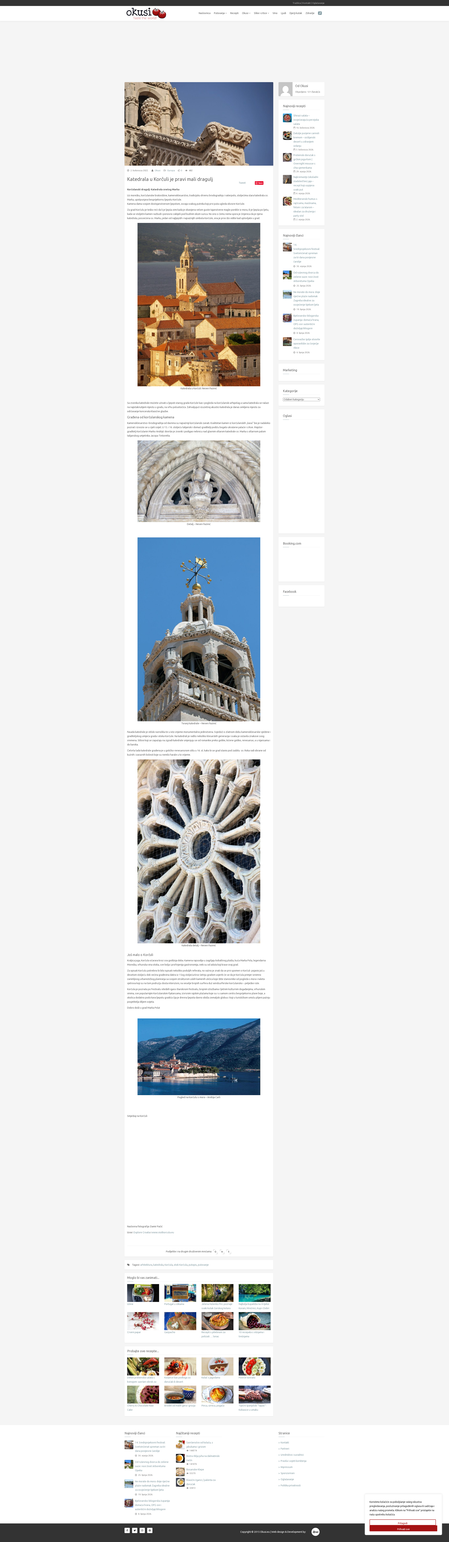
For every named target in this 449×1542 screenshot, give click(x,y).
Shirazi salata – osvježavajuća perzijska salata (306, 119)
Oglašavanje (318, 3)
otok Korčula (180, 1264)
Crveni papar (134, 1332)
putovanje (203, 1264)
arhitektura (146, 1264)
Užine (130, 1304)
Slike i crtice (260, 13)
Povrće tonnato (247, 1377)
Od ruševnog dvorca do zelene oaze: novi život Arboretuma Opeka (306, 276)
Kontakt (307, 3)
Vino (275, 13)
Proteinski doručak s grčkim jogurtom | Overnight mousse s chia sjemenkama (304, 161)
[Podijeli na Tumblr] (229, 1252)
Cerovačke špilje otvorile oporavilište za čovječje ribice (306, 343)
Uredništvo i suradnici (292, 1454)
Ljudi (283, 13)
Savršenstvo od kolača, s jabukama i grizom (199, 1444)
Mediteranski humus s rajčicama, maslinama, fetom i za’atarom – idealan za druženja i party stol (305, 207)
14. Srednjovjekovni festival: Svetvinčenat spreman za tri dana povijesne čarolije (306, 253)
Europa (171, 170)
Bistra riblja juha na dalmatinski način (203, 1458)
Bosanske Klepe (195, 1469)
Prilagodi (402, 1523)
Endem (315, 1532)
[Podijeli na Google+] (215, 1252)
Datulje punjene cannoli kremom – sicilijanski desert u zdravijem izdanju (306, 139)
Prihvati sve (403, 1529)
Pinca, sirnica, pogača (213, 1405)
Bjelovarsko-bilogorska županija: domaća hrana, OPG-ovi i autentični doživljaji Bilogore (306, 322)
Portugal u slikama (174, 1304)
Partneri (285, 1448)
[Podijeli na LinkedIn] (222, 1252)
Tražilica (297, 3)
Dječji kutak (296, 13)
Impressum (287, 1467)
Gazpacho (169, 1332)
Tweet (242, 182)
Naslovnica (204, 13)
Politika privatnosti (291, 1485)
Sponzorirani (287, 1473)
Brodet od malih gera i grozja (179, 1405)
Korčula (169, 1264)
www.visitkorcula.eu (163, 1232)
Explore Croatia (142, 1232)
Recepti (234, 13)
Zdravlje (310, 13)
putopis (193, 1264)
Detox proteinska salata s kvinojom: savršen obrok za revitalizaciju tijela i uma (141, 1381)
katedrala (158, 1264)
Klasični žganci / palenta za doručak (201, 1482)
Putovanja (219, 13)
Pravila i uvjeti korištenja (293, 1461)
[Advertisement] (224, 49)
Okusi (245, 13)
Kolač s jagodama (211, 1377)
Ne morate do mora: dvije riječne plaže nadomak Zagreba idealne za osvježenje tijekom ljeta (306, 298)
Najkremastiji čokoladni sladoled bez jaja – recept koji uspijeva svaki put (305, 183)
